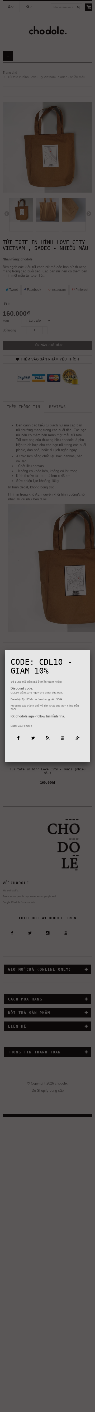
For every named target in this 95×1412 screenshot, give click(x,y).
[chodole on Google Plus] (76, 737)
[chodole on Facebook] (17, 737)
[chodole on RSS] (47, 737)
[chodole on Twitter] (32, 737)
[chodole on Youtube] (62, 737)
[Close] (89, 650)
